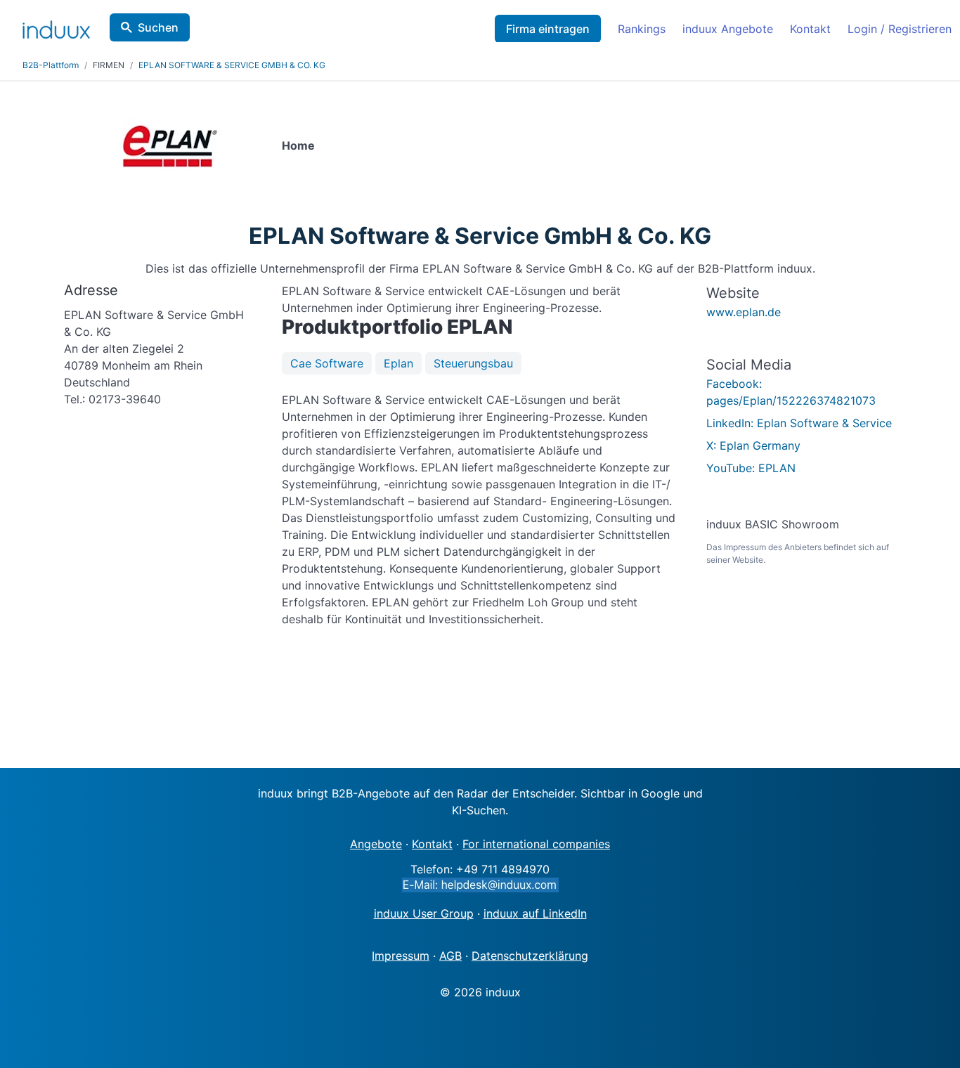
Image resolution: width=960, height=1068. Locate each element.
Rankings (642, 29)
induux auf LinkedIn (535, 913)
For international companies (536, 844)
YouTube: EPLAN (751, 468)
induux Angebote (727, 29)
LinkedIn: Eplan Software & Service (799, 423)
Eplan (398, 363)
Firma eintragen (548, 29)
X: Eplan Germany (753, 445)
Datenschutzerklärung (530, 956)
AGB (450, 956)
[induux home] (56, 26)
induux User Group (424, 913)
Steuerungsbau (473, 363)
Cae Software (326, 363)
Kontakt (810, 29)
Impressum (400, 956)
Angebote (376, 844)
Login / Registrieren (900, 29)
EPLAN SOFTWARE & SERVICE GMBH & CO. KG (231, 65)
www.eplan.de (743, 312)
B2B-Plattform (50, 65)
